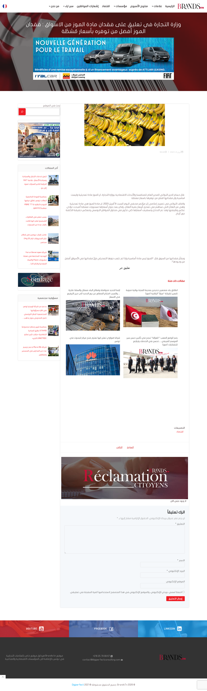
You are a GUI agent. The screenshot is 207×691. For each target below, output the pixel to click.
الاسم (181, 560)
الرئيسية (170, 6)
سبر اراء (69, 6)
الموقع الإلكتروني (175, 581)
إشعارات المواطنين (88, 6)
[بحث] (22, 111)
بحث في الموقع (51, 105)
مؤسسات (121, 6)
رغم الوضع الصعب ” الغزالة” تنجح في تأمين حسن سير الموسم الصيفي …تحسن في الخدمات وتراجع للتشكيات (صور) (152, 341)
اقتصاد (106, 6)
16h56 (162, 152)
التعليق (180, 524)
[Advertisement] (124, 173)
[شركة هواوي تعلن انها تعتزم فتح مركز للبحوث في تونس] (93, 359)
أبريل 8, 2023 (175, 152)
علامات (158, 6)
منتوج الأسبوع (139, 6)
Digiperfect (78, 685)
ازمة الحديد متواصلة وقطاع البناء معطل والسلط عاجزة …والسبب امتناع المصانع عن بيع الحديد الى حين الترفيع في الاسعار (93, 293)
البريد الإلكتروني (176, 571)
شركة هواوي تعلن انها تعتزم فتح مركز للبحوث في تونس (95, 339)
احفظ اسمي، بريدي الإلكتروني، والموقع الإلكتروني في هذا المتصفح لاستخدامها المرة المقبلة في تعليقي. (126, 592)
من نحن (55, 6)
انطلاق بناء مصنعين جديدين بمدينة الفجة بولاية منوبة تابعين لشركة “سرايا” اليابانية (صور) (151, 292)
